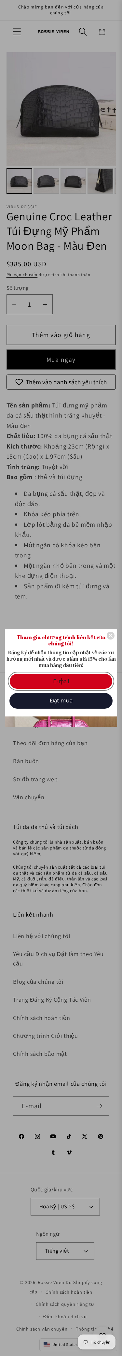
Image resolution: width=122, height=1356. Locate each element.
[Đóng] (111, 636)
